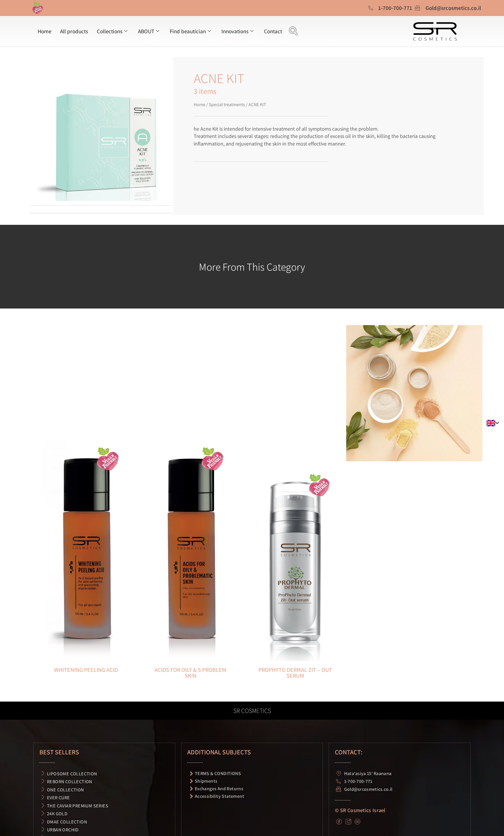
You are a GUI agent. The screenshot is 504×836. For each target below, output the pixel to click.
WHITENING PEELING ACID (86, 670)
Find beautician (188, 31)
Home (44, 31)
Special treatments (227, 104)
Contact (273, 31)
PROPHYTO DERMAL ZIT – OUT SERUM (295, 672)
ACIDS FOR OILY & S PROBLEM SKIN (190, 672)
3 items (205, 91)
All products (74, 31)
